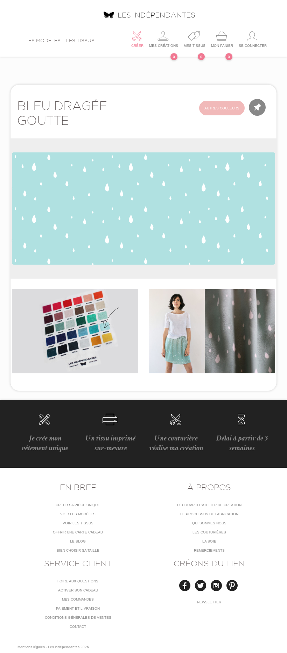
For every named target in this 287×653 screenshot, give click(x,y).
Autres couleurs (221, 108)
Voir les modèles (78, 514)
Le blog (78, 541)
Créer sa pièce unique (78, 505)
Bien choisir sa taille (78, 550)
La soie (209, 541)
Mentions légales (31, 647)
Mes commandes (78, 599)
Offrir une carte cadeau (78, 532)
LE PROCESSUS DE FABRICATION (209, 514)
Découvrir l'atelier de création (209, 505)
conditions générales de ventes (78, 617)
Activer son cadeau (78, 590)
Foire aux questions (77, 581)
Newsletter (209, 602)
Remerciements (209, 550)
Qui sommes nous (209, 523)
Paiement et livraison (78, 608)
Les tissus (80, 40)
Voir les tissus (78, 523)
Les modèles (43, 40)
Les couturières (209, 532)
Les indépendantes (156, 15)
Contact (78, 627)
